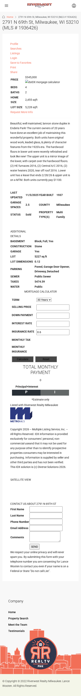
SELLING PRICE (21, 306)
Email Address (19, 528)
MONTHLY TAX (21, 339)
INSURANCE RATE (23, 331)
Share (13, 72)
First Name (17, 509)
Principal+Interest (27, 386)
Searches (15, 48)
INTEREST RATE (22, 323)
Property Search (18, 618)
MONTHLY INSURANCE (19, 349)
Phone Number (19, 521)
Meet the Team (17, 624)
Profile (14, 43)
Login (13, 58)
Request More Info (21, 112)
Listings (15, 53)
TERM (15, 299)
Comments (17, 537)
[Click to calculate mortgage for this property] (42, 82)
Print (13, 67)
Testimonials (16, 631)
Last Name (17, 515)
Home (10, 17)
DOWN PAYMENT (22, 315)
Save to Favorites (20, 62)
